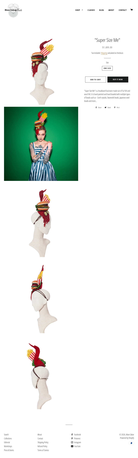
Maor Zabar (130, 434)
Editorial (7, 442)
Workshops (8, 446)
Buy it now (118, 79)
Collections (8, 438)
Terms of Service (43, 450)
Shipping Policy (43, 442)
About (111, 10)
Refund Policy (42, 446)
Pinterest (77, 438)
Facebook (77, 434)
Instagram (77, 442)
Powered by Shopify (127, 437)
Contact (123, 10)
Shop (78, 10)
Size (107, 62)
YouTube (77, 446)
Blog (101, 10)
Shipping (104, 52)
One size (107, 68)
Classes (91, 10)
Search (6, 434)
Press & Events (9, 450)
